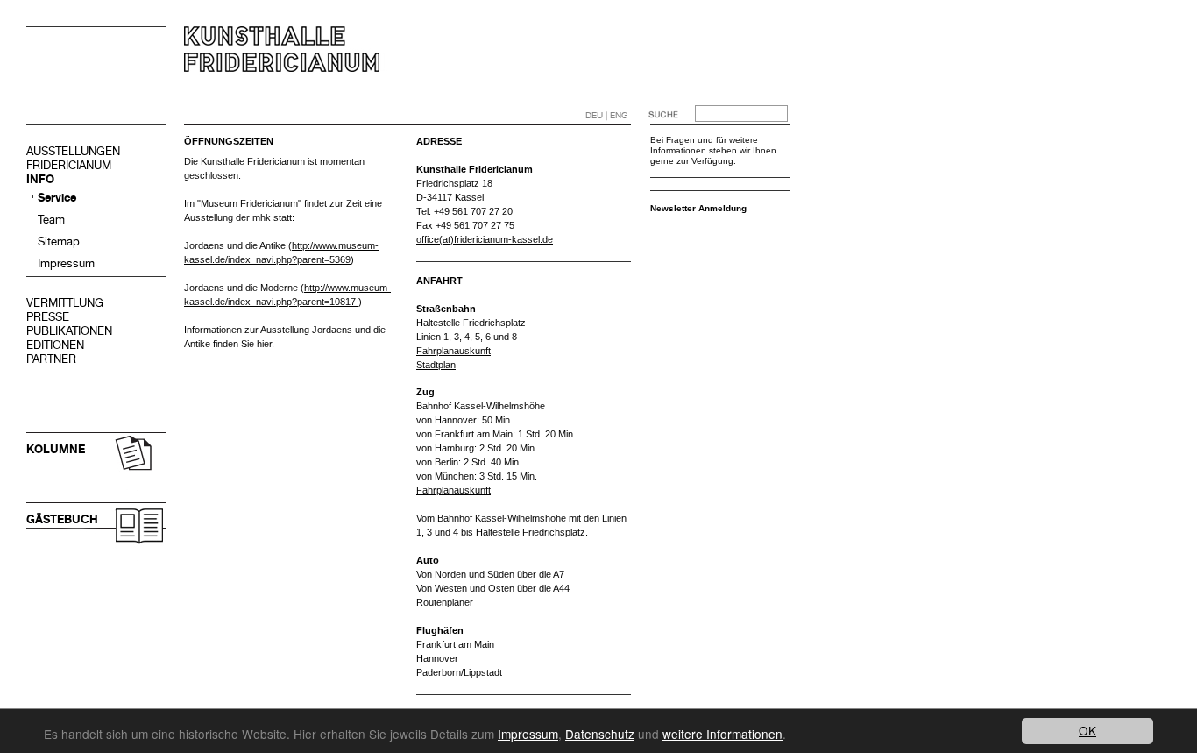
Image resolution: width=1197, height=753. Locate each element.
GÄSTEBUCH (62, 519)
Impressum (66, 263)
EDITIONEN (55, 345)
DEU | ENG (606, 115)
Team (51, 219)
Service (57, 197)
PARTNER (51, 359)
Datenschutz (599, 733)
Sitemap (59, 241)
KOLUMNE (55, 449)
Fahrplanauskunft (453, 350)
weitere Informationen (722, 733)
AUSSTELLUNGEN (73, 151)
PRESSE (47, 316)
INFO (40, 179)
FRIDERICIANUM (68, 165)
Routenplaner (444, 602)
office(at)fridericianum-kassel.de (484, 239)
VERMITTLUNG (64, 302)
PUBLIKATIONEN (69, 330)
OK (1087, 730)
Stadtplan (436, 364)
